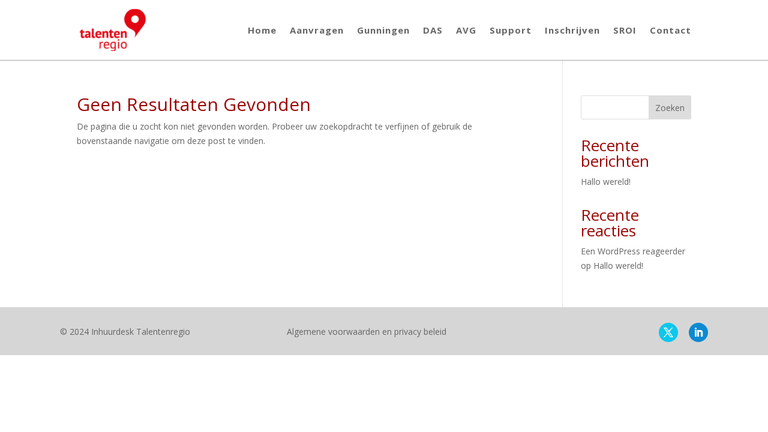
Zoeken (670, 107)
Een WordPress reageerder (633, 251)
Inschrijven (572, 30)
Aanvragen (317, 30)
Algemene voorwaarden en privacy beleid (366, 331)
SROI (625, 30)
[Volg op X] (668, 332)
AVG (466, 30)
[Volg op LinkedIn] (698, 332)
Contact (670, 30)
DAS (433, 30)
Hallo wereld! (606, 181)
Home (262, 30)
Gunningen (383, 30)
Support (511, 30)
